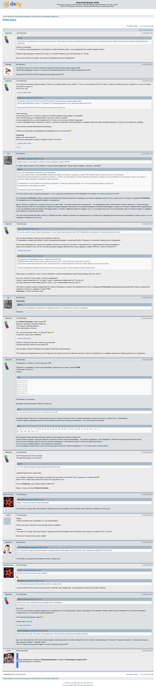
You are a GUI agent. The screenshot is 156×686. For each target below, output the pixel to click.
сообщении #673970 (36, 631)
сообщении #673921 (32, 499)
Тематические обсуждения (22, 678)
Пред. (136, 26)
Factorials (28, 621)
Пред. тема (142, 30)
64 (145, 26)
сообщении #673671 (31, 98)
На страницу (130, 26)
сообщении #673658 (32, 158)
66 (150, 26)
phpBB (70, 685)
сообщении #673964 (32, 581)
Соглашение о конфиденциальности (73, 682)
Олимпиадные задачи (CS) (50, 678)
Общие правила (88, 682)
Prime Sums (9, 20)
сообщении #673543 (31, 256)
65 (147, 26)
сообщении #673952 (29, 570)
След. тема (149, 30)
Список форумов (8, 678)
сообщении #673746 (27, 229)
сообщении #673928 (36, 547)
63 (142, 26)
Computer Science (36, 678)
